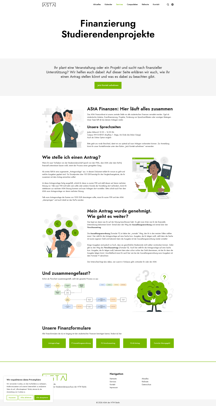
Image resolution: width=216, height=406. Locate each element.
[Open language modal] (172, 4)
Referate (145, 381)
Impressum (114, 387)
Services (113, 381)
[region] (28, 389)
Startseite (113, 378)
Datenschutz (146, 384)
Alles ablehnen (26, 397)
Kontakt (112, 384)
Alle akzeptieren (42, 397)
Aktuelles (145, 378)
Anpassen (12, 397)
